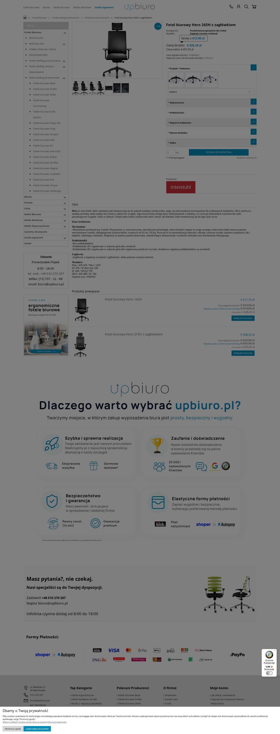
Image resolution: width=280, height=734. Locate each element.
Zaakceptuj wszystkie (37, 728)
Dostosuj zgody (13, 728)
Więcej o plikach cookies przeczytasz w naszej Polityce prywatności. (35, 722)
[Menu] (275, 651)
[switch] (269, 673)
